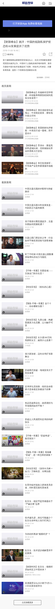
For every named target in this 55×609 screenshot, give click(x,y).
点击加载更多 (27, 602)
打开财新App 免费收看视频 (27, 23)
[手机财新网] (27, 3)
